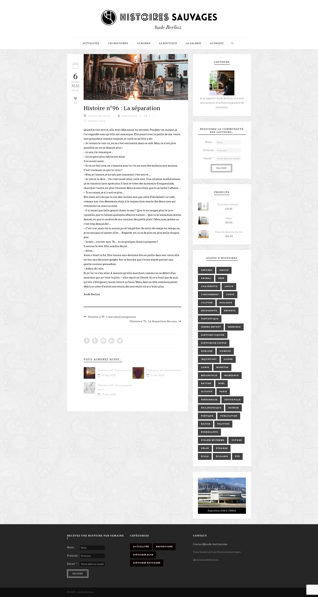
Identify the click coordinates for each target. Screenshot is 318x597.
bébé (221, 278)
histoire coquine (212, 335)
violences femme (212, 440)
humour (225, 351)
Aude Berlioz (129, 116)
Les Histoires (118, 43)
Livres (228, 359)
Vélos (205, 448)
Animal (206, 278)
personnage (209, 399)
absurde (206, 270)
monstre (222, 367)
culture (206, 302)
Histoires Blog (97, 121)
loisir (205, 367)
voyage (236, 440)
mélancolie (209, 375)
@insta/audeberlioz (205, 559)
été (237, 456)
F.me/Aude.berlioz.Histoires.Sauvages (217, 552)
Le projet (217, 43)
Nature (206, 383)
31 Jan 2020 (157, 375)
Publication (228, 416)
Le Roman (143, 43)
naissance (231, 375)
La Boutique (168, 43)
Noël (221, 383)
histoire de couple (99, 116)
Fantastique (209, 319)
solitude (223, 424)
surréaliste (209, 432)
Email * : (209, 158)
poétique (207, 416)
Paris (223, 391)
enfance (230, 310)
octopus (206, 391)
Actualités (91, 43)
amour (224, 270)
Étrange (222, 448)
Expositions (164, 546)
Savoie (205, 424)
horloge (206, 351)
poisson (233, 408)
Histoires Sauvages (146, 563)
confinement (210, 294)
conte (230, 294)
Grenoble (234, 327)
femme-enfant (211, 327)
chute (229, 286)
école (205, 456)
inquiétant (209, 359)
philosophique (211, 408)
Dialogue (226, 302)
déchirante (209, 310)
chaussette (209, 286)
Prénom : (209, 150)
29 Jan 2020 (109, 394)
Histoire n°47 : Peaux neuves (114, 370)
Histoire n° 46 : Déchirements (164, 370)
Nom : (209, 142)
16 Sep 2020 (109, 375)
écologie (222, 456)
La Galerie (193, 43)
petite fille (232, 399)
